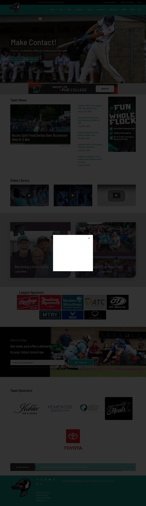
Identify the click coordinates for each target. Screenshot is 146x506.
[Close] (89, 238)
